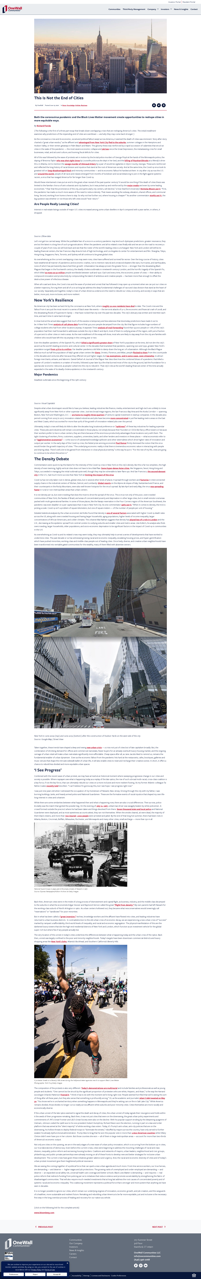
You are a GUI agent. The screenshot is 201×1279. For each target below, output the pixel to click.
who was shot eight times (68, 160)
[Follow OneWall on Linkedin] (145, 1265)
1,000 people (83, 815)
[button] (154, 105)
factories (144, 479)
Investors (165, 9)
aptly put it (126, 504)
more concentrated (119, 418)
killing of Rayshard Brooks (137, 160)
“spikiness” (120, 426)
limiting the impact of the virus (99, 474)
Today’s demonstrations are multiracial (99, 1088)
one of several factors (116, 512)
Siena (97, 352)
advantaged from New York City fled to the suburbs (102, 142)
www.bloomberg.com (44, 1212)
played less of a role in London (143, 519)
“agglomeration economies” (49, 439)
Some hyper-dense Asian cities (115, 468)
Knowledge (71, 105)
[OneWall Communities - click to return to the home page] (12, 9)
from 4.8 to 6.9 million (61, 349)
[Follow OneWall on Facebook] (136, 1265)
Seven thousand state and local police (134, 809)
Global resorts (104, 483)
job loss (105, 148)
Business (84, 105)
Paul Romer (121, 443)
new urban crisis (94, 747)
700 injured (70, 815)
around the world (46, 173)
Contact (194, 9)
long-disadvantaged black (59, 170)
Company (151, 9)
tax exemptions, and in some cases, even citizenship (130, 355)
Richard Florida (44, 125)
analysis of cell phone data (66, 324)
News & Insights (181, 9)
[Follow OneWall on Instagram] (141, 1265)
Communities (114, 9)
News (64, 105)
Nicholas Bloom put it (151, 188)
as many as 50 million (55, 272)
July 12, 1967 (102, 805)
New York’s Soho (59, 941)
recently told (52, 785)
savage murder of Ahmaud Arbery (80, 163)
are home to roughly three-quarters (88, 414)
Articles (77, 105)
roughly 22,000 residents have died (118, 306)
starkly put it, (156, 195)
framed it (65, 1094)
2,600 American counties (143, 1132)
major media (133, 185)
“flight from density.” (124, 904)
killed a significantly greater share (96, 342)
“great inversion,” (68, 916)
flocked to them (140, 352)
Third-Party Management (134, 9)
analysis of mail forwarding (110, 327)
